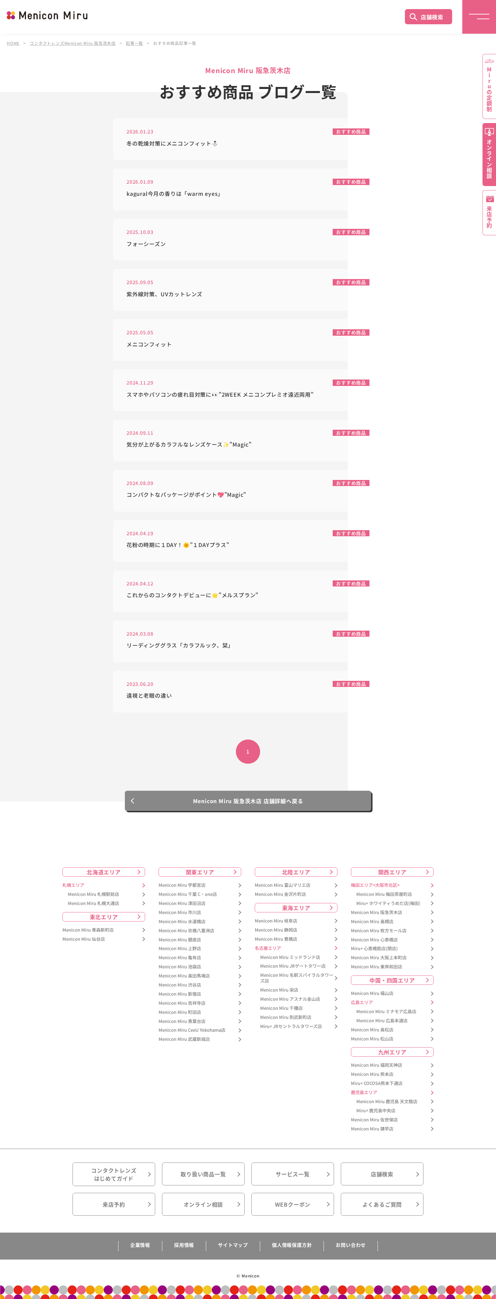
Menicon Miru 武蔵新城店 (184, 1039)
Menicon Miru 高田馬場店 (184, 976)
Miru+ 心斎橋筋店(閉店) (374, 948)
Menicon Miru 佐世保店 (374, 1120)
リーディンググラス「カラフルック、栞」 (180, 645)
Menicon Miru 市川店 (180, 912)
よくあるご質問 (382, 1204)
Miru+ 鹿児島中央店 (375, 1111)
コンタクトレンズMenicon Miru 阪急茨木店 (73, 43)
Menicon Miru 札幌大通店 (93, 903)
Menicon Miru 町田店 (180, 1012)
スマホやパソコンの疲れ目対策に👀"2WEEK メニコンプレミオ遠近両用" (220, 394)
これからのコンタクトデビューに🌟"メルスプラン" (192, 595)
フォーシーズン (146, 243)
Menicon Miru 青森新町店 (88, 930)
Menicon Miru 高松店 (372, 1030)
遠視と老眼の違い (149, 695)
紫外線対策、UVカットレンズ (164, 294)
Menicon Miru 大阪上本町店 (379, 958)
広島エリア (362, 1002)
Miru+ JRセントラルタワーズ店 (291, 1026)
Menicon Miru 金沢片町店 (280, 894)
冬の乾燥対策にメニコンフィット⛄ (173, 143)
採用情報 (184, 1244)
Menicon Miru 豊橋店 (276, 939)
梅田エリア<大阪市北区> (375, 885)
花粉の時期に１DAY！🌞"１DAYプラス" (178, 544)
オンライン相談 (203, 1204)
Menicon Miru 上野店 (180, 948)
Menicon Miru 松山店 (372, 1039)
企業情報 (140, 1244)
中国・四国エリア (392, 980)
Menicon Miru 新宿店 (180, 994)
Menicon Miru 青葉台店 (182, 1021)
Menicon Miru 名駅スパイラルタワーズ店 (296, 978)
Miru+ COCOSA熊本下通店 (377, 1083)
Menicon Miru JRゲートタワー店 (293, 966)
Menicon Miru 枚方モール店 (379, 931)
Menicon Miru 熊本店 (372, 1074)
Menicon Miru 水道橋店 (182, 922)
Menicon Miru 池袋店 (180, 967)
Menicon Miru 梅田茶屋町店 (384, 894)
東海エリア (296, 908)
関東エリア (200, 872)
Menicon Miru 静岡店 (276, 930)
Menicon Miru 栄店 (279, 990)
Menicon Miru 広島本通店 (382, 1021)
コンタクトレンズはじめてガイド (113, 1174)
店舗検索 (432, 17)
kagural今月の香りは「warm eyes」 (175, 193)
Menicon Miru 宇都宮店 (182, 885)
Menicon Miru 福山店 (372, 993)
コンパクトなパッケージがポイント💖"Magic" (186, 494)
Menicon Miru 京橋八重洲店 (186, 931)
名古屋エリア (268, 948)
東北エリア (104, 917)
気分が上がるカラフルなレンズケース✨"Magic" (189, 444)
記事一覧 (134, 43)
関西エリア (392, 872)
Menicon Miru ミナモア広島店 (386, 1012)
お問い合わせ (351, 1244)
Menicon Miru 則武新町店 (285, 1017)
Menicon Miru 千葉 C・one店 (188, 894)
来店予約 (114, 1204)
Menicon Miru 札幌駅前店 (93, 894)
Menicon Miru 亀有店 (180, 958)
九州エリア (392, 1052)
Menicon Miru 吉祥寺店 (182, 1003)
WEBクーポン (293, 1204)
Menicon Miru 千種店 (281, 1008)
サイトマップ (233, 1244)
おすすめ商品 (351, 131)
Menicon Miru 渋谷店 (180, 985)
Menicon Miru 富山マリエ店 (282, 885)
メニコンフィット (149, 344)
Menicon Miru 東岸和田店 (376, 967)
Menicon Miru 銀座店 (180, 940)
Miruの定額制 (489, 89)
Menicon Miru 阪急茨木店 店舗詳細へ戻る (248, 801)
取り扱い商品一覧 (203, 1174)
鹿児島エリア (364, 1092)
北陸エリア (296, 872)
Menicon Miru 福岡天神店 (376, 1065)
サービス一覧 (293, 1174)
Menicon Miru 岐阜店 (276, 921)
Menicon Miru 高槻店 (372, 922)
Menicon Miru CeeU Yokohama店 (192, 1030)
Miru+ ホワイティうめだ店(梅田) (388, 903)
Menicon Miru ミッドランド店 (290, 957)
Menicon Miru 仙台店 (83, 939)
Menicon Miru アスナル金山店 (290, 999)
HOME (13, 43)
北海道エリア (104, 872)
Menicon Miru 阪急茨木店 (376, 912)
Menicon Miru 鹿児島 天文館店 (386, 1102)
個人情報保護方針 (292, 1244)
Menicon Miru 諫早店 (372, 1129)
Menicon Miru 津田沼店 (182, 903)
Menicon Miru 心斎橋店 (374, 940)
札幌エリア (73, 885)
